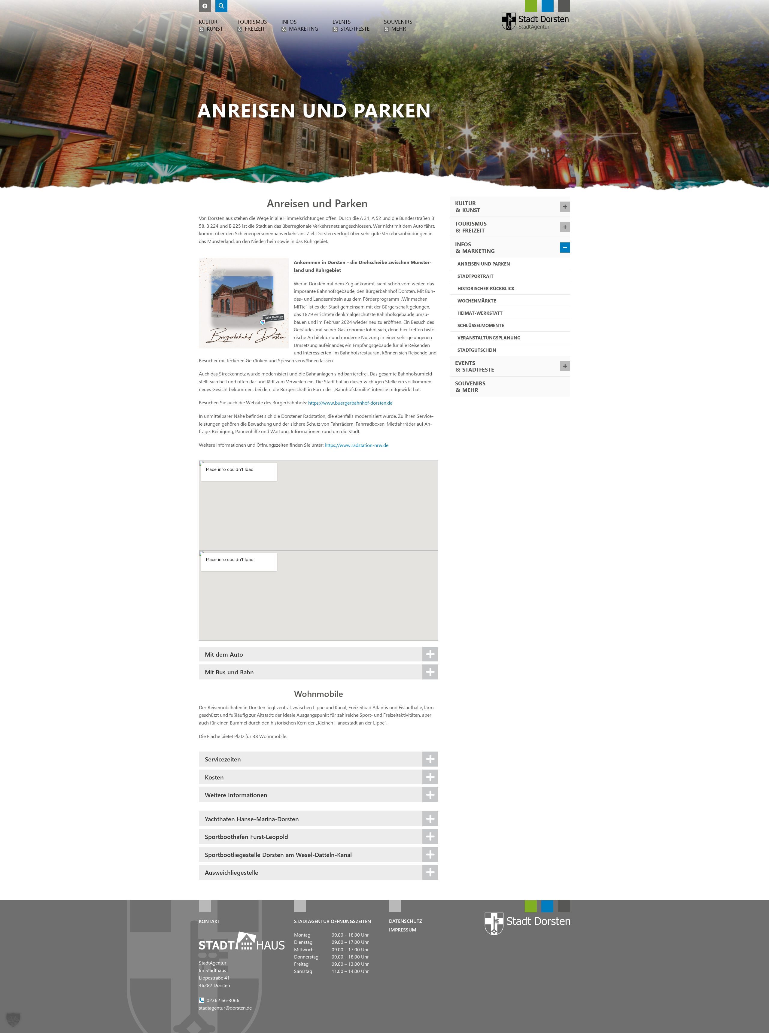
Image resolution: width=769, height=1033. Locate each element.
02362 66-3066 (223, 1000)
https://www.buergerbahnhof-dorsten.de (350, 402)
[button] (205, 6)
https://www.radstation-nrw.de (356, 445)
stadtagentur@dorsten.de (225, 1007)
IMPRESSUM (402, 929)
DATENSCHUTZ (405, 921)
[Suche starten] (221, 6)
